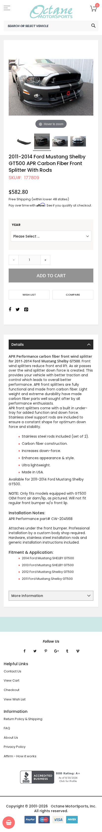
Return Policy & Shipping (23, 719)
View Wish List (15, 699)
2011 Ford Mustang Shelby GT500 (47, 578)
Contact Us (12, 671)
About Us (11, 737)
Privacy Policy (15, 746)
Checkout (11, 690)
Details (17, 344)
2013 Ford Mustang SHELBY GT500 (48, 565)
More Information (27, 595)
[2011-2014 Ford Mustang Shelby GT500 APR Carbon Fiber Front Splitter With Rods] (24, 141)
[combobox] (51, 26)
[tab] (51, 344)
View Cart (11, 680)
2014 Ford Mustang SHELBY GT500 (48, 558)
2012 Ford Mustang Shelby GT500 (48, 571)
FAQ (7, 728)
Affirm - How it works (20, 756)
